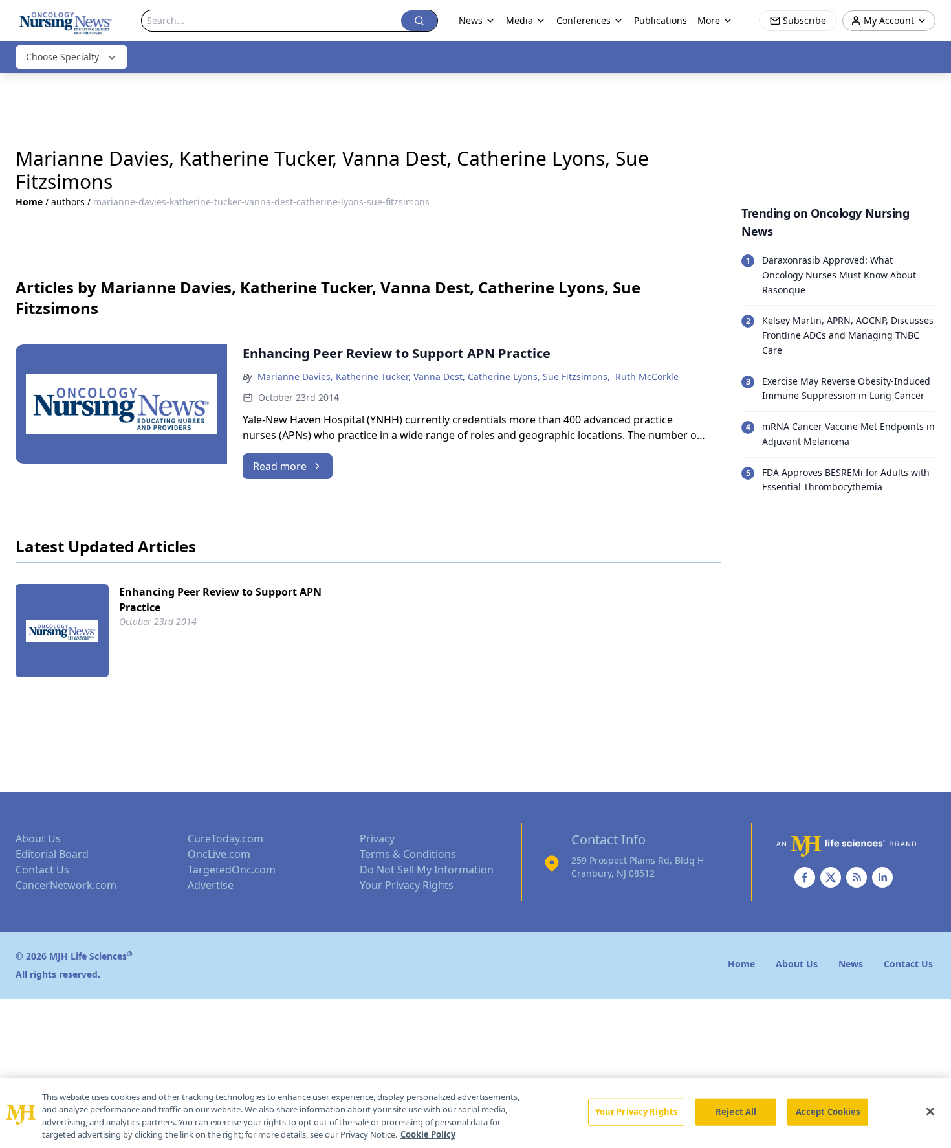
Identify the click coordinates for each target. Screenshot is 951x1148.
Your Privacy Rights (407, 885)
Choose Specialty (62, 57)
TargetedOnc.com (232, 869)
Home (29, 202)
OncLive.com (219, 854)
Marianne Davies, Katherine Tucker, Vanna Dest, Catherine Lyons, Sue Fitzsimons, (433, 376)
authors (68, 202)
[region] (475, 1113)
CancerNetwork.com (66, 885)
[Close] (930, 1111)
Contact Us (42, 869)
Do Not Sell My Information (427, 869)
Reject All (736, 1112)
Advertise (211, 885)
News (471, 20)
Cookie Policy (427, 1134)
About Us (38, 838)
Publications (660, 20)
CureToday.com (225, 838)
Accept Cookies (828, 1112)
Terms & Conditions (408, 854)
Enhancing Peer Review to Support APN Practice (220, 599)
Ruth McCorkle (647, 376)
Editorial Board (52, 854)
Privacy (377, 838)
